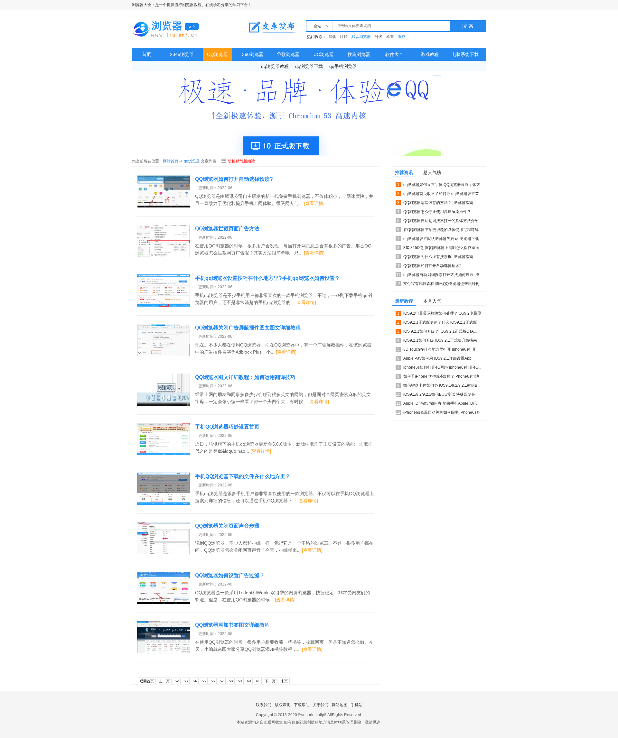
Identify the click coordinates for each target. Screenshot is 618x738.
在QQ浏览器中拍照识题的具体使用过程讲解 (441, 229)
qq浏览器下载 (309, 66)
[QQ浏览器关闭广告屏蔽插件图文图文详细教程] (163, 340)
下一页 (270, 681)
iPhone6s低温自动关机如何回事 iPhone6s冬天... (441, 413)
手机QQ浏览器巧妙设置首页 (227, 426)
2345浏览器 (182, 54)
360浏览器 (252, 54)
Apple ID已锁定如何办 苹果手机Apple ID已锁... (440, 404)
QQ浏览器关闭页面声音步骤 (227, 526)
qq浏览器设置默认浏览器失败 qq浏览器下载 (441, 238)
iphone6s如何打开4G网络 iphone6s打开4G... (442, 367)
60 (249, 681)
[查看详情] (314, 203)
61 (258, 681)
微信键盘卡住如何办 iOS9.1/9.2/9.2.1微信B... (441, 385)
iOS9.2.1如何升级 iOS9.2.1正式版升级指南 (440, 340)
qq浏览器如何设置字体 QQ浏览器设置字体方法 (441, 185)
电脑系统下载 (465, 54)
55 (204, 681)
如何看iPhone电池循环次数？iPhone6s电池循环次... (441, 377)
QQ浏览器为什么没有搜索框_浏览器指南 (438, 256)
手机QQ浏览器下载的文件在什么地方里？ (242, 476)
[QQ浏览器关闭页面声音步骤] (163, 538)
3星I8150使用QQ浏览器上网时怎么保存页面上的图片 (441, 248)
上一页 (164, 681)
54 (195, 681)
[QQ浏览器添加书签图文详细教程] (163, 637)
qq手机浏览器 (343, 66)
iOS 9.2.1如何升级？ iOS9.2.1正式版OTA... (440, 331)
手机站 (356, 705)
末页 (284, 681)
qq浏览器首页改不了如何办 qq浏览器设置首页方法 (441, 194)
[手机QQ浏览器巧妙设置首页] (163, 439)
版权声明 (282, 705)
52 (177, 681)
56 (213, 681)
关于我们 (320, 705)
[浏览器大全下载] (166, 29)
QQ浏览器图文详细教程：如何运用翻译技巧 (245, 377)
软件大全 (394, 54)
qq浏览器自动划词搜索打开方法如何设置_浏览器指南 (441, 275)
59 (240, 681)
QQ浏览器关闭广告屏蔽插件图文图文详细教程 (248, 327)
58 (231, 681)
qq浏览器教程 (275, 66)
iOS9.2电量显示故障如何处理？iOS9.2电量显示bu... (442, 314)
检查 (390, 36)
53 (186, 681)
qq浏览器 (192, 161)
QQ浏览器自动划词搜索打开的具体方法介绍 (441, 220)
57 (222, 681)
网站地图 (339, 705)
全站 (317, 26)
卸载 (332, 36)
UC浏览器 (323, 54)
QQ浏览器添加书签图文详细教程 (232, 625)
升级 (378, 36)
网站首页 (170, 161)
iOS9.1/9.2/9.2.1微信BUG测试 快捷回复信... (440, 394)
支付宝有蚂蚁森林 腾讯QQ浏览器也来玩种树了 (441, 284)
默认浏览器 (361, 36)
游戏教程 (430, 54)
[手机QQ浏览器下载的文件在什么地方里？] (163, 489)
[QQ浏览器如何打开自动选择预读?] (163, 191)
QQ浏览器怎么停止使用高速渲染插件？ (437, 211)
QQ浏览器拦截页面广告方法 (227, 228)
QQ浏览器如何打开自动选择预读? (234, 179)
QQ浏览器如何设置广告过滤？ (230, 575)
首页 (146, 54)
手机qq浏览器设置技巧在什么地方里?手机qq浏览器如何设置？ (267, 278)
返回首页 (147, 681)
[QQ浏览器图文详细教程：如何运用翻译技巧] (163, 390)
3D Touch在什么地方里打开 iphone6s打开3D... (439, 350)
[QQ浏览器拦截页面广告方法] (163, 241)
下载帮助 (301, 705)
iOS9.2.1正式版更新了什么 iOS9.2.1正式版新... (440, 323)
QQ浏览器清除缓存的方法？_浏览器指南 (438, 202)
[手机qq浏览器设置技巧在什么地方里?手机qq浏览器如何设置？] (163, 290)
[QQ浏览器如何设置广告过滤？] (163, 588)
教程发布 (272, 27)
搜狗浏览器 (359, 54)
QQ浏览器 (217, 54)
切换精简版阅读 (241, 161)
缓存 (402, 36)
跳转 (344, 36)
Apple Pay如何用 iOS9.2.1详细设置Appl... (439, 358)
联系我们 (263, 705)
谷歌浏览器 (288, 54)
